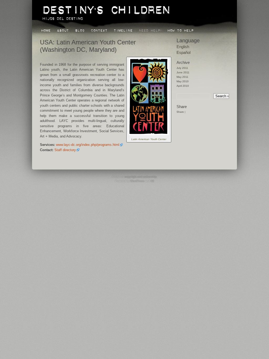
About (63, 30)
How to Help (181, 30)
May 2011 (182, 76)
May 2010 (183, 81)
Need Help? (150, 30)
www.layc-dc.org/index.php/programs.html (87, 145)
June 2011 (183, 72)
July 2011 (182, 67)
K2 (152, 181)
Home (46, 30)
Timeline (123, 30)
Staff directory (65, 150)
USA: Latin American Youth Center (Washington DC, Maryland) (88, 46)
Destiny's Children (106, 7)
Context (99, 30)
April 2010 (183, 85)
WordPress (137, 181)
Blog (80, 30)
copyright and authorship (141, 176)
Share (180, 111)
